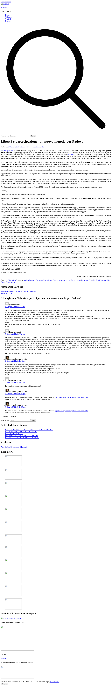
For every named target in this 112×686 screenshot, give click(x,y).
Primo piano (12, 280)
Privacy (3, 658)
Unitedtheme (54, 682)
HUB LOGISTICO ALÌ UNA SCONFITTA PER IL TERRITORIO (29, 430)
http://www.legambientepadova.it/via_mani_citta (71, 397)
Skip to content (6, 2)
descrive (71, 154)
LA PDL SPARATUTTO (14, 434)
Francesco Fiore (86, 280)
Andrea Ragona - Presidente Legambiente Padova (41, 280)
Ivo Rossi (96, 280)
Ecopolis (4, 7)
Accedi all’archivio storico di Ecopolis (14, 447)
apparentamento (64, 280)
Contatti (8, 19)
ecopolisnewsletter (38, 147)
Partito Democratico (8, 282)
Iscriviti (7, 21)
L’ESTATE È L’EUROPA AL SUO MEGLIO (21, 436)
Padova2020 (105, 280)
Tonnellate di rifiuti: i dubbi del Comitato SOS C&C (19, 291)
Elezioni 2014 (75, 280)
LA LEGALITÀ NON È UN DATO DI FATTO (22, 438)
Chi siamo (8, 17)
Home (7, 15)
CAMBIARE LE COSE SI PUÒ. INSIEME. (21, 432)
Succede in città (6, 293)
